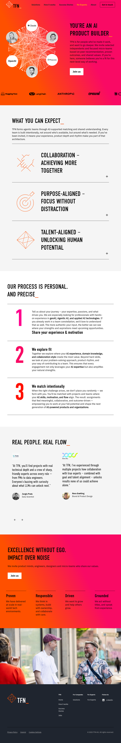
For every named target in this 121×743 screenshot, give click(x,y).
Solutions (36, 5)
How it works (49, 5)
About (93, 5)
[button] (15, 4)
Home (60, 700)
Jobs (60, 715)
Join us (77, 71)
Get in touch (107, 5)
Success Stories (66, 5)
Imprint (23, 732)
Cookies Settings (35, 732)
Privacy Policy (12, 732)
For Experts (82, 5)
